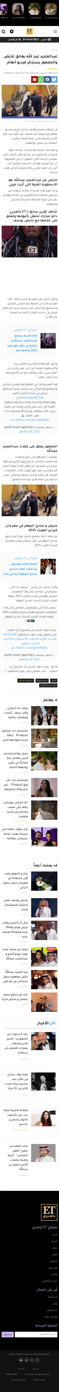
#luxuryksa (9, 634)
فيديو (11, 31)
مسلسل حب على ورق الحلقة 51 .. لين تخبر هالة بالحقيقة (16, 785)
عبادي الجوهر (42, 681)
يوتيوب (21, 1360)
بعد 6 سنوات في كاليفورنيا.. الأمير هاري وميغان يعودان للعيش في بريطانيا (16, 1043)
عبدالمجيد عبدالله (26, 681)
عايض (53, 681)
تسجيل (8, 1334)
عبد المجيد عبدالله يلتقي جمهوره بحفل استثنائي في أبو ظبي (15, 977)
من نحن (35, 1369)
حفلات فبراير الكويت (48, 685)
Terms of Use (39, 1380)
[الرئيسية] (29, 31)
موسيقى (23, 986)
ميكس (53, 50)
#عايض (8, 639)
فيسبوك (52, 1297)
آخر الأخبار (13, 40)
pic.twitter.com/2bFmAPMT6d (29, 420)
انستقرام (52, 1310)
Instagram (32, 1360)
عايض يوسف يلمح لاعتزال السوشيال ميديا (16, 905)
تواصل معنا (50, 1317)
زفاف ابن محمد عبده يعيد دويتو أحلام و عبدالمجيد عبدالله (15, 954)
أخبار (55, 1235)
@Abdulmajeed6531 (31, 398)
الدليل (44, 40)
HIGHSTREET (32, 40)
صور (55, 1248)
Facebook (37, 1360)
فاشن (54, 1274)
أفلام (54, 1255)
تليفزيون (23, 745)
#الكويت (33, 639)
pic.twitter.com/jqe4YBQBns (30, 648)
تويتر (55, 1304)
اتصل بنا (21, 1369)
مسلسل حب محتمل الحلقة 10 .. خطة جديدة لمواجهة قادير (15, 735)
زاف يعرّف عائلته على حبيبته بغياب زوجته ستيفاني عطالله (15, 834)
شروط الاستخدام (18, 1380)
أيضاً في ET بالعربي (25, 330)
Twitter (27, 1360)
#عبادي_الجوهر (31, 643)
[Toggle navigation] (55, 31)
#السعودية (20, 639)
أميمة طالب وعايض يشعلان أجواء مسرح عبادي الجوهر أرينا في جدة (20, 569)
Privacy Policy (11, 1374)
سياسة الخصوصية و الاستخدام (38, 1374)
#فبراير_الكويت (47, 639)
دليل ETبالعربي (49, 1281)
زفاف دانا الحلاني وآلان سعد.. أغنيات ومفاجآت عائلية (16, 713)
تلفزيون (53, 1261)
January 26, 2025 (30, 431)
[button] (54, 79)
